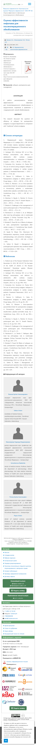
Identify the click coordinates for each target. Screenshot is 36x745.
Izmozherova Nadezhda (18, 463)
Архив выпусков (9, 625)
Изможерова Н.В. (19, 40)
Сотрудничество (9, 555)
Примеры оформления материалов (15, 574)
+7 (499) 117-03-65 (9, 611)
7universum (10, 613)
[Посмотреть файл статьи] (28, 69)
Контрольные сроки (10, 560)
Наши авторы (9, 631)
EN (22, 4)
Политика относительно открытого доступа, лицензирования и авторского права (17, 567)
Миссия (6, 552)
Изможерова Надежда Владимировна (18, 442)
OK (6, 740)
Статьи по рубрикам (11, 628)
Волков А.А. (9, 40)
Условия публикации (10, 571)
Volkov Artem (18, 410)
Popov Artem (18, 516)
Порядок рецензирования (12, 563)
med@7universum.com (11, 618)
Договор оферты (9, 576)
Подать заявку (19, 590)
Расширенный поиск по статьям (14, 634)
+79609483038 (8, 616)
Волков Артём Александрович (18, 394)
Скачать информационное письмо (17, 661)
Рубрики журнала (9, 558)
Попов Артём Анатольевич (18, 497)
